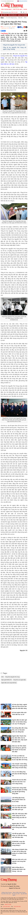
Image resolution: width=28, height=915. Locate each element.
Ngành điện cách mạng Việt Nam (8, 682)
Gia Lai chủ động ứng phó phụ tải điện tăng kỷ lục (19, 773)
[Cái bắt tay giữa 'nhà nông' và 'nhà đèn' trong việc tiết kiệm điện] (6, 835)
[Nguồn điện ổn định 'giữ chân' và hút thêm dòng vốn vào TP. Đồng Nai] (6, 722)
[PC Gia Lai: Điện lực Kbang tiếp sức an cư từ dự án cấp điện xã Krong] (6, 758)
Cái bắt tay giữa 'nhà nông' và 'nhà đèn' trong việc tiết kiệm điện (19, 835)
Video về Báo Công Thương (19, 892)
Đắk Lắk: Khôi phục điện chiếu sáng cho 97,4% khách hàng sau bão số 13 (19, 816)
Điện (2, 18)
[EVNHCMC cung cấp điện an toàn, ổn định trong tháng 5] (6, 843)
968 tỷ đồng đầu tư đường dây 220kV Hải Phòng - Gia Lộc (18, 869)
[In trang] (26, 31)
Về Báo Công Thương (7, 892)
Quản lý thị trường (22, 15)
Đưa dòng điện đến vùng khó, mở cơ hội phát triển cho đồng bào (19, 730)
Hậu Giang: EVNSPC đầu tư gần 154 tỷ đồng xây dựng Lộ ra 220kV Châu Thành (19, 852)
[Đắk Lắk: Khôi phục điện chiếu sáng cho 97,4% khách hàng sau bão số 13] (6, 816)
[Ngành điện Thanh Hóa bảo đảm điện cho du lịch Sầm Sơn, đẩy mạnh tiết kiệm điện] (6, 738)
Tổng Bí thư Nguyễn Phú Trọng (12, 676)
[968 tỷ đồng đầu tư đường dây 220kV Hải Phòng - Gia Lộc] (6, 869)
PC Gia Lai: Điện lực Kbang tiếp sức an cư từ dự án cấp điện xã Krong (19, 757)
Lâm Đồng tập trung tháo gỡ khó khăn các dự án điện (18, 799)
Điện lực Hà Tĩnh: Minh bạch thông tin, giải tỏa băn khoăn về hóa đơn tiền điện (19, 748)
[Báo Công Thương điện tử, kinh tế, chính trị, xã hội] (12, 5)
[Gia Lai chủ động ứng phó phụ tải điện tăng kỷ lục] (6, 774)
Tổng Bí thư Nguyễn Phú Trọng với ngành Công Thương (14, 48)
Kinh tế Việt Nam (17, 9)
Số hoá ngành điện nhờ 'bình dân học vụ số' (19, 713)
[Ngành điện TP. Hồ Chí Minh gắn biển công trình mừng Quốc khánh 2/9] (6, 826)
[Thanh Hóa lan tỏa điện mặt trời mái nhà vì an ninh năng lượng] (6, 782)
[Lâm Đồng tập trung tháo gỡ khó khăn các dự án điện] (6, 800)
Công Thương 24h (12, 15)
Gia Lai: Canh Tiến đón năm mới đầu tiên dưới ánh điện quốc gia (19, 807)
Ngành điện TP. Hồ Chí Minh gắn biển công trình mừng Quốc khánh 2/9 (19, 826)
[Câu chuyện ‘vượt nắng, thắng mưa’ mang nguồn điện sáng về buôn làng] (6, 766)
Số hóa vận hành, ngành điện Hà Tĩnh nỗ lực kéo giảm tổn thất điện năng (19, 706)
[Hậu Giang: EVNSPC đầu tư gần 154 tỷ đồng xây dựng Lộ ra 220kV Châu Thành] (6, 851)
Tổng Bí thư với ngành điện (19, 679)
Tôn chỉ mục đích (16, 893)
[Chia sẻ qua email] (24, 31)
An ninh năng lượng (11, 17)
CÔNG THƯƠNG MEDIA (6, 9)
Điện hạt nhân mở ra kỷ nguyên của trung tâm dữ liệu (19, 861)
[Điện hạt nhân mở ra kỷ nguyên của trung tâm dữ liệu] (6, 861)
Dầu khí (20, 17)
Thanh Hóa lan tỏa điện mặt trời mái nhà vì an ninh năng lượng (19, 781)
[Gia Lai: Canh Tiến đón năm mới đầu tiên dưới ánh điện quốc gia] (6, 808)
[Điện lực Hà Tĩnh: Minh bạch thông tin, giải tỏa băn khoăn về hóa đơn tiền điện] (6, 748)
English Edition (23, 1)
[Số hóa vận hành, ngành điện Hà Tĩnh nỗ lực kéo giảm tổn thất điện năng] (6, 707)
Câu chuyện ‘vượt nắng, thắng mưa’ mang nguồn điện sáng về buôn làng (19, 765)
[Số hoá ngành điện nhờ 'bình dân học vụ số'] (6, 715)
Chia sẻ (3, 30)
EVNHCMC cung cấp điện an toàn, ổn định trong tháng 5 (18, 843)
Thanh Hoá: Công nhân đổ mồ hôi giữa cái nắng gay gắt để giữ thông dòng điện (19, 790)
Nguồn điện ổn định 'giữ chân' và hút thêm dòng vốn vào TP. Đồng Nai (19, 722)
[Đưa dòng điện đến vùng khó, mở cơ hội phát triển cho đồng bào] (6, 730)
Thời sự (5, 15)
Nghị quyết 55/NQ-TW (6, 679)
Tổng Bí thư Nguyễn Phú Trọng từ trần (14, 45)
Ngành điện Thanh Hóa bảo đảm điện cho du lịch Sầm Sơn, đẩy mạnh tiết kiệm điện (19, 738)
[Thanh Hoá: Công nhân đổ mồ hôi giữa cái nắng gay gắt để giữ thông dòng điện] (6, 790)
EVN (2, 676)
